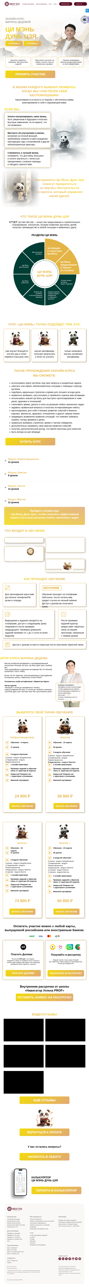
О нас (55, 4)
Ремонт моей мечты (36, 1219)
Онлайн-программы (28, 4)
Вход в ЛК (79, 4)
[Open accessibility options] (87, 10)
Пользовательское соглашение (66, 1266)
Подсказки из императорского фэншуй (70, 1222)
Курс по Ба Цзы (12, 1249)
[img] (12, 4)
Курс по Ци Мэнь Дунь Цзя (15, 1251)
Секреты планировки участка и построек (42, 1221)
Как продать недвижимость (38, 1223)
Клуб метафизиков (41, 4)
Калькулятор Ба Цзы (13, 1221)
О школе (32, 1237)
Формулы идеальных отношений (39, 1225)
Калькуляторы (65, 4)
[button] (66, 806)
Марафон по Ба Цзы (13, 1235)
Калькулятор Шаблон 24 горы (16, 1225)
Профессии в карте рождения (67, 1220)
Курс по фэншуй (12, 1248)
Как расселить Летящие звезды (67, 1224)
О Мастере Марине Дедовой (38, 1235)
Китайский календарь (13, 1219)
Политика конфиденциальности (67, 1268)
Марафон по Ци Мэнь (13, 1237)
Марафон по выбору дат (14, 1239)
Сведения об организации (38, 1245)
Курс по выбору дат (13, 1253)
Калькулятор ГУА (12, 1227)
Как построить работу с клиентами (68, 1226)
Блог (50, 4)
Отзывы (32, 1239)
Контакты (32, 1243)
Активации (33, 1227)
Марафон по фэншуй (13, 1233)
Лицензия (33, 1241)
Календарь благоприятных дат (39, 1229)
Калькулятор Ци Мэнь (14, 1223)
